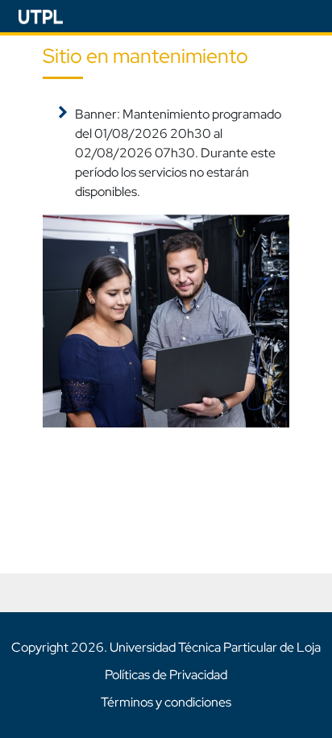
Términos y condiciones (166, 702)
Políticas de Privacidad (166, 674)
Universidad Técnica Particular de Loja (215, 647)
